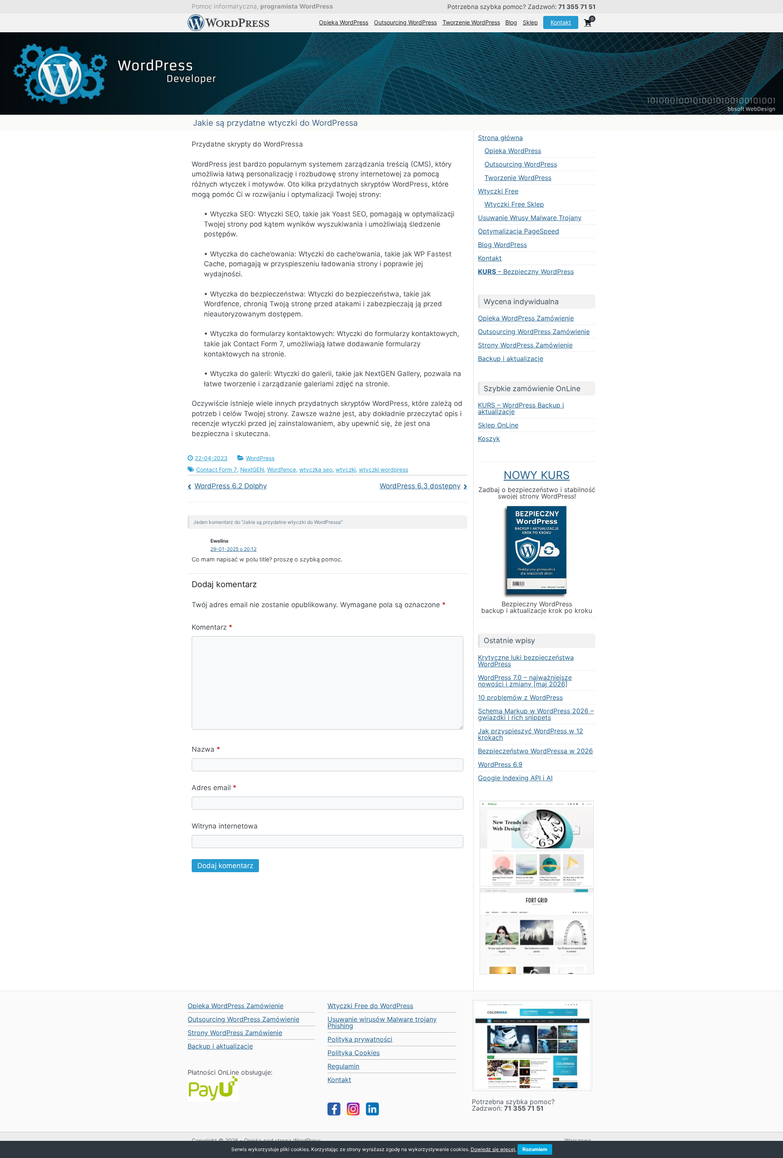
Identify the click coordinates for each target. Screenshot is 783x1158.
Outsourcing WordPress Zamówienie (534, 331)
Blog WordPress (502, 245)
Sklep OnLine (498, 425)
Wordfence (281, 469)
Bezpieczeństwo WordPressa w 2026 (535, 751)
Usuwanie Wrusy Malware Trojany (530, 218)
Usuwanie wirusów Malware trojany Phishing (382, 1022)
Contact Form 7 (216, 469)
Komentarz (212, 627)
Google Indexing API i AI (515, 778)
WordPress (260, 458)
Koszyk (489, 438)
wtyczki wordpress (383, 469)
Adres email (214, 788)
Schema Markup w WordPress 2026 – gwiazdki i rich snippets (536, 714)
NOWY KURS (537, 474)
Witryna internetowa (225, 826)
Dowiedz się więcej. (493, 1149)
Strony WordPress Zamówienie (525, 345)
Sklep (530, 22)
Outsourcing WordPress (405, 22)
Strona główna (500, 138)
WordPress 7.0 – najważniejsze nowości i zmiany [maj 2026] (525, 680)
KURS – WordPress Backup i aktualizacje (521, 408)
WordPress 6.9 (500, 764)
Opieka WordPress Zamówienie (526, 318)
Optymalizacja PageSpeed (518, 231)
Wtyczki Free (498, 191)
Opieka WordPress (343, 22)
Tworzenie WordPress (471, 22)
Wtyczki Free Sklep (514, 204)
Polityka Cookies (353, 1053)
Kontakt (561, 22)
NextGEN (252, 469)
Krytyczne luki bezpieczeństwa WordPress (526, 660)
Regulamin (343, 1066)
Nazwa (206, 749)
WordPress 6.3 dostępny (420, 486)
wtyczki (346, 469)
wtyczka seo (315, 469)
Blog (511, 22)
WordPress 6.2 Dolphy (231, 486)
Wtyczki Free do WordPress (370, 1006)
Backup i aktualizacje (510, 358)
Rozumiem (534, 1149)
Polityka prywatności (359, 1039)
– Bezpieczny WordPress (526, 271)
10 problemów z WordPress (520, 697)
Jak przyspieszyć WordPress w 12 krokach (530, 734)
